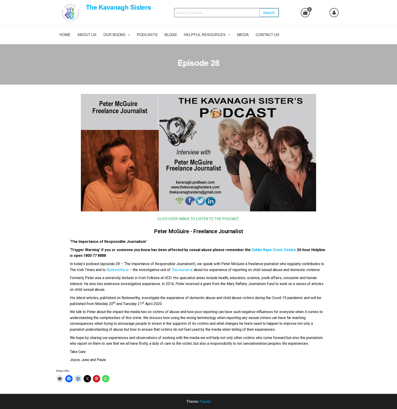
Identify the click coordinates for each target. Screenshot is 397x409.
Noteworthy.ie (118, 270)
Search (269, 12)
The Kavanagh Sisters (118, 7)
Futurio (205, 401)
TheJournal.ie (182, 270)
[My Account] (334, 12)
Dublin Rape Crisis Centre (274, 250)
